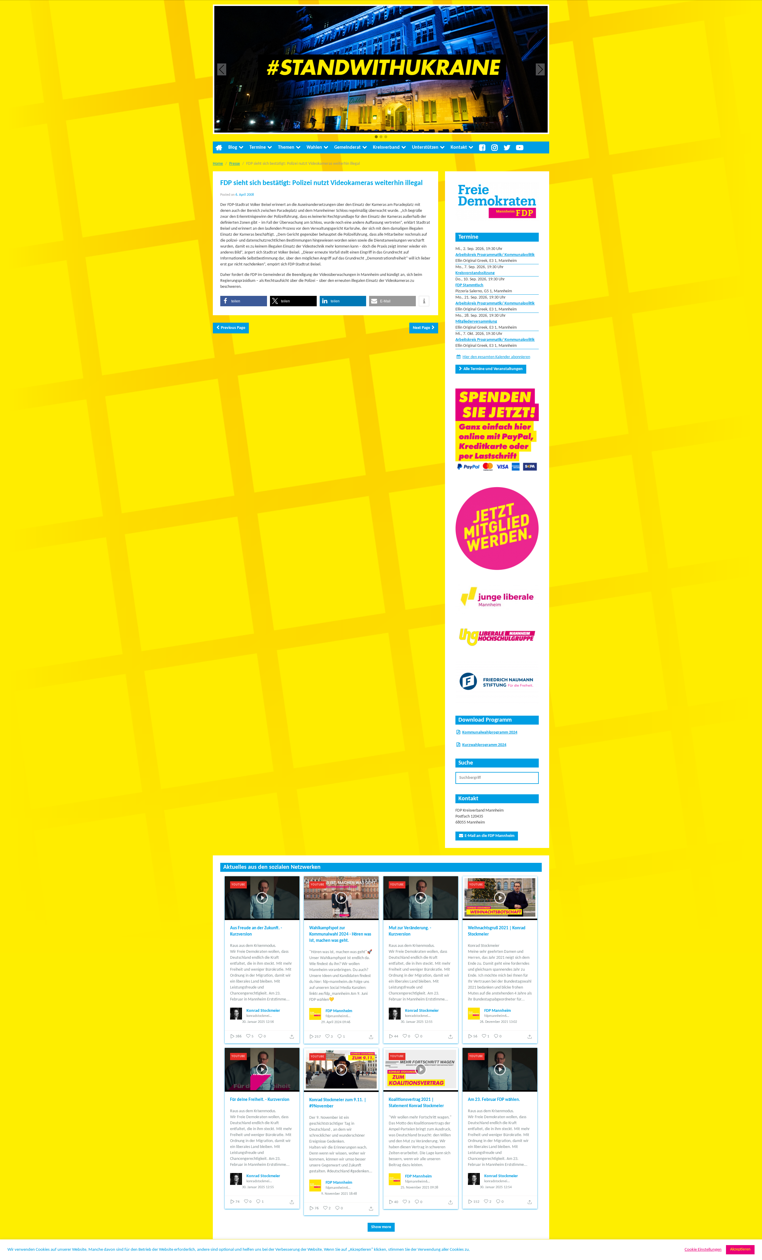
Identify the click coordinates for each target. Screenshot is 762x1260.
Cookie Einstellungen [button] (703, 1249)
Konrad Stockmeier (263, 1011)
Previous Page (233, 328)
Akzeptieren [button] (740, 1249)
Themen (286, 147)
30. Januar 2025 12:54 (496, 1187)
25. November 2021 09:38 (419, 1187)
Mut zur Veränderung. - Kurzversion (410, 931)
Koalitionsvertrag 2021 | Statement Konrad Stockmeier (416, 1103)
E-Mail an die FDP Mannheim (489, 836)
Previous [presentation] (221, 69)
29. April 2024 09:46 (335, 1022)
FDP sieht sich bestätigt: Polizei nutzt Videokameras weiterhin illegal (321, 183)
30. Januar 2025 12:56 (258, 1022)
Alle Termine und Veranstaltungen (493, 369)
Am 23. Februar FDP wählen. (494, 1100)
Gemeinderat (347, 147)
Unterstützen (425, 147)
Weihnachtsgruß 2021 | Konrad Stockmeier (496, 931)
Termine (257, 147)
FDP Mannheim (339, 1011)
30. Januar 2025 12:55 (416, 1022)
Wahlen (314, 147)
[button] (376, 137)
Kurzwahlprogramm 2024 (484, 745)
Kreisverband (386, 147)
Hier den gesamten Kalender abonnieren (496, 357)
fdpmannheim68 (338, 1016)
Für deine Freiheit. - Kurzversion (259, 1100)
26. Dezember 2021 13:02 (498, 1022)
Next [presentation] (540, 69)
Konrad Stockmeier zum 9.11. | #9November (337, 1103)
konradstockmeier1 (259, 1016)
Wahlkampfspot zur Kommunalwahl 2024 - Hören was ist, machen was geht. (340, 934)
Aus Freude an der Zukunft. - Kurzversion (256, 931)
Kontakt (459, 147)
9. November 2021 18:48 (339, 1194)
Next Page (421, 328)
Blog (232, 147)
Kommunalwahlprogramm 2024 (489, 732)
